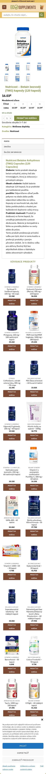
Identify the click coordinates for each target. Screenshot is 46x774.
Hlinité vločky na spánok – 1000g (34, 427)
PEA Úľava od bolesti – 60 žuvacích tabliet (34, 382)
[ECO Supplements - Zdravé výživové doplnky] (23, 7)
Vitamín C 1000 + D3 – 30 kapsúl (12, 567)
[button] (42, 719)
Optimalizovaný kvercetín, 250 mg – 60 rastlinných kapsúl (11, 472)
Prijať (23, 746)
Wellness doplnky (21, 126)
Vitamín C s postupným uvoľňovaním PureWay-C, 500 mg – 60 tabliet (34, 474)
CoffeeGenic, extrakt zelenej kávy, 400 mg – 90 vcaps (11, 383)
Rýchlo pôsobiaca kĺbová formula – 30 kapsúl (34, 522)
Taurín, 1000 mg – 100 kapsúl (12, 704)
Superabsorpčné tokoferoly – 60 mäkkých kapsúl (11, 611)
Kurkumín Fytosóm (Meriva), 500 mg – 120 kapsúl (34, 291)
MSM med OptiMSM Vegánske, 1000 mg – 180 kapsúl (34, 337)
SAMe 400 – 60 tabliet (12, 521)
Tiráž (41, 766)
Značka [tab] (7, 147)
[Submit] (41, 14)
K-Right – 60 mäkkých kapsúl (34, 704)
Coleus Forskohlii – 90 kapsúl (34, 661)
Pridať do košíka (27, 118)
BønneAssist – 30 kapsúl (12, 661)
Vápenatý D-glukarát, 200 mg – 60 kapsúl (11, 427)
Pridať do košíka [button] (12, 302)
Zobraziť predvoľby (23, 760)
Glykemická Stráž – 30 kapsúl (34, 567)
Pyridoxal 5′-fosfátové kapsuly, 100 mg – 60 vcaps (11, 291)
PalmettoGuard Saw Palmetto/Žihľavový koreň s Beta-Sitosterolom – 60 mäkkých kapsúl (34, 614)
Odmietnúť (23, 753)
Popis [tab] (6, 141)
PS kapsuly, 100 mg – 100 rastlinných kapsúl (12, 337)
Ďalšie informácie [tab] (12, 152)
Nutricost (14, 131)
